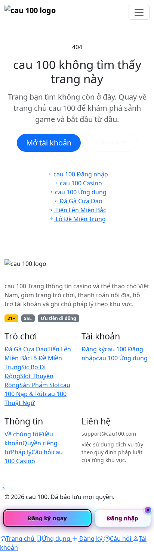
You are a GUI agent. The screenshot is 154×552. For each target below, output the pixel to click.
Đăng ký (93, 349)
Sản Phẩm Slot (39, 385)
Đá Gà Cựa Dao (25, 349)
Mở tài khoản (48, 143)
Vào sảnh (112, 143)
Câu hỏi (42, 452)
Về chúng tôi (22, 434)
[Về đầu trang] (3, 488)
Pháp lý (21, 452)
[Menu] (139, 12)
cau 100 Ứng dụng (122, 358)
